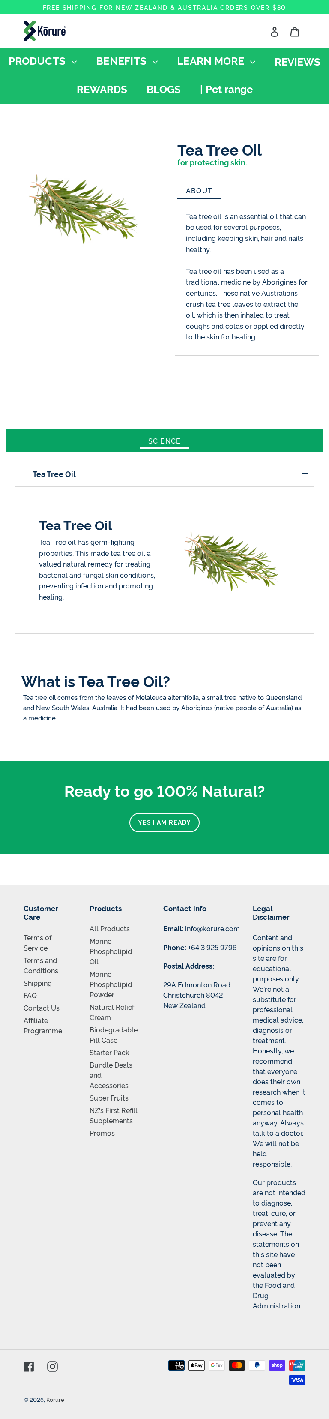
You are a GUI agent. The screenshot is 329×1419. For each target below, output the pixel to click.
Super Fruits (109, 1097)
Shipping (38, 982)
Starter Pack (109, 1052)
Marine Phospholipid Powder (111, 984)
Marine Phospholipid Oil (111, 951)
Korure (55, 1399)
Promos (102, 1132)
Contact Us (42, 1007)
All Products (110, 928)
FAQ (30, 995)
